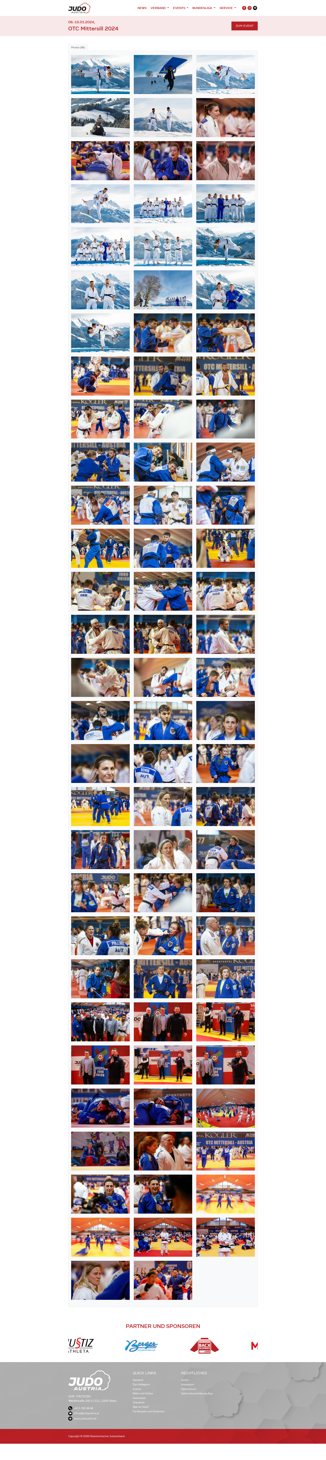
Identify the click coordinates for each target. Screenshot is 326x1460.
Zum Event (244, 26)
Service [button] (227, 8)
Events (137, 1389)
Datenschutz (188, 1389)
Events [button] (179, 8)
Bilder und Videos (143, 1393)
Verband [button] (158, 8)
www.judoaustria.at (85, 1418)
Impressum (187, 1384)
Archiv (185, 1380)
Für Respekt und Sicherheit (149, 1411)
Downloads (139, 1398)
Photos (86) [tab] (78, 47)
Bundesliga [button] (202, 8)
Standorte (138, 1402)
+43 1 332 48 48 (83, 1408)
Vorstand (138, 1380)
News (142, 8)
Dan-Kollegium (141, 1384)
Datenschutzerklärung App (197, 1393)
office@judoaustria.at (86, 1413)
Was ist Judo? (141, 1406)
